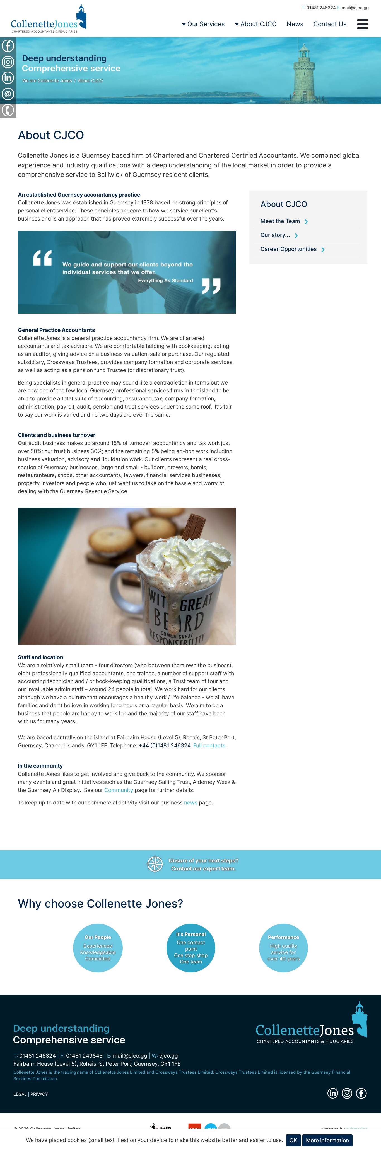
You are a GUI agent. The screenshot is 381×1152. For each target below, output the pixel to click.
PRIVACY (39, 1094)
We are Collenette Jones (47, 80)
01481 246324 (321, 7)
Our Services (205, 24)
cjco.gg (168, 1055)
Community (118, 790)
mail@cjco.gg (355, 7)
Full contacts (209, 745)
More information (327, 1140)
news (190, 802)
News (295, 24)
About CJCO (258, 24)
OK (293, 1140)
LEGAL (20, 1094)
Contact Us (330, 24)
